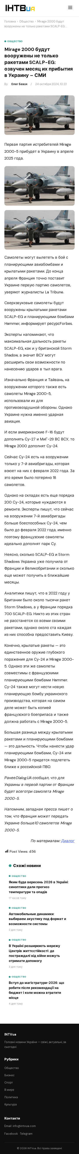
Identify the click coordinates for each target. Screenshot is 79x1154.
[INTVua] (19, 8)
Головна (10, 21)
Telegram (26, 1134)
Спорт (8, 1082)
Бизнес (9, 1075)
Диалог (68, 840)
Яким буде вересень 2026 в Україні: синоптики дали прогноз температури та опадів (39, 887)
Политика (11, 1097)
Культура (10, 1104)
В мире (9, 1090)
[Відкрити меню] (70, 8)
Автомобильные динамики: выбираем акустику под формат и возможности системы (37, 919)
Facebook (11, 1134)
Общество (26, 21)
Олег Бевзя (19, 84)
